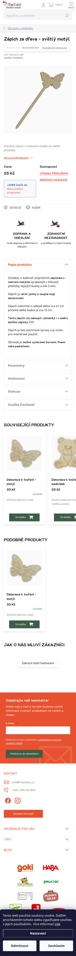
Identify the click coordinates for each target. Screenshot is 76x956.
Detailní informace (16, 157)
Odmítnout (19, 946)
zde (57, 924)
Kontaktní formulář (23, 813)
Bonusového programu (15, 190)
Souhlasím (56, 946)
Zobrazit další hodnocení (38, 663)
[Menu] (71, 5)
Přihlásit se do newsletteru (24, 753)
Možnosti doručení (53, 179)
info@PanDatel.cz (23, 782)
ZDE (31, 322)
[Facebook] (7, 800)
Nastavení (38, 933)
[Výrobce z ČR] (51, 882)
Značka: (13, 57)
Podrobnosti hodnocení (54, 47)
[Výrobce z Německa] (25, 868)
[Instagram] (17, 800)
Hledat (67, 15)
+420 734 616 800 (24, 790)
